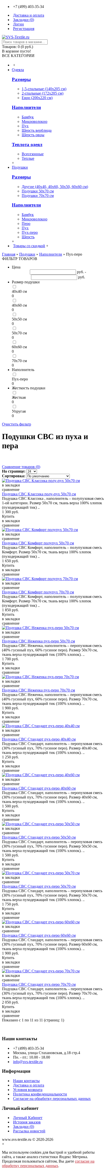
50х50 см (19, 319)
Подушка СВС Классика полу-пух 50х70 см (39, 494)
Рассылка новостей (29, 1131)
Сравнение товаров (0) (21, 467)
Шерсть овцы (33, 135)
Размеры (21, 79)
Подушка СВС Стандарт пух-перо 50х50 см (39, 837)
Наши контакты (26, 1081)
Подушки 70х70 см (38, 195)
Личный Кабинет (27, 1118)
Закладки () (23, 1126)
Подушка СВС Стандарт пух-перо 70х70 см (39, 984)
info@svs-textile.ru (28, 1062)
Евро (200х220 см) (37, 98)
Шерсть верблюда (37, 130)
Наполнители (26, 107)
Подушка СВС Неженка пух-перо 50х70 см (38, 641)
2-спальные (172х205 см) (42, 93)
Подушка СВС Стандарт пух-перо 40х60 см (39, 788)
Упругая (19, 411)
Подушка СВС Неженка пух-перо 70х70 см (38, 690)
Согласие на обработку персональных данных (52, 1098)
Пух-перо (30, 232)
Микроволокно (34, 121)
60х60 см (19, 347)
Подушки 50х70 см (38, 191)
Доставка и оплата (28, 1085)
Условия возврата (27, 1090)
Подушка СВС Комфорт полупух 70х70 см (38, 592)
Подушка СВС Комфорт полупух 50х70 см (38, 543)
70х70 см (19, 361)
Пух (25, 126)
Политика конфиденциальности (40, 1094)
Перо (26, 223)
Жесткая (19, 397)
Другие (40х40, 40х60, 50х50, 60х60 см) (55, 187)
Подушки (27, 254)
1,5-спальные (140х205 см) (44, 89)
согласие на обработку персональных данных (48, 1163)
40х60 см (19, 305)
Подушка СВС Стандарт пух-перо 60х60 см (39, 935)
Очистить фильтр (16, 424)
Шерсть (28, 237)
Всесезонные (33, 154)
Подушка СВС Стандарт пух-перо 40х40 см (39, 739)
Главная (8, 254)
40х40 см (19, 291)
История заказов (27, 1122)
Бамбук (28, 117)
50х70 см (19, 333)
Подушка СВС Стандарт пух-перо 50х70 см (39, 886)
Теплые (28, 158)
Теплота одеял (27, 144)
